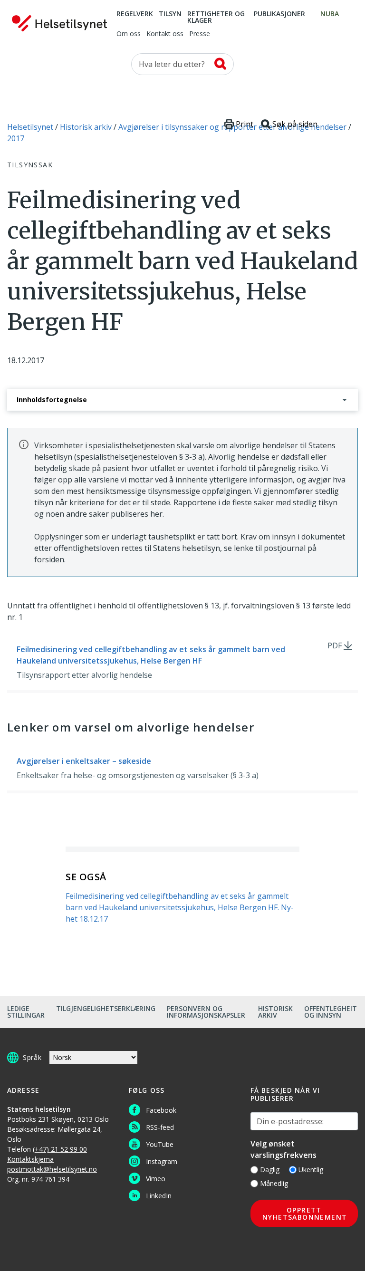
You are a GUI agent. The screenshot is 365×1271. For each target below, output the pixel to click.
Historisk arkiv (275, 1012)
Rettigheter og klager (216, 17)
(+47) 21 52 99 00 (60, 1149)
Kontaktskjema (30, 1159)
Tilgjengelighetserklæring (105, 1008)
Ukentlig (310, 1169)
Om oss (128, 34)
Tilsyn (170, 14)
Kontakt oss (164, 34)
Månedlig (274, 1183)
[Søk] (220, 64)
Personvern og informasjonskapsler (206, 1012)
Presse (199, 34)
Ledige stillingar (26, 1012)
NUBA (329, 14)
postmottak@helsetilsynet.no (52, 1169)
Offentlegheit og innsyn (330, 1012)
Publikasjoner (279, 14)
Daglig (269, 1169)
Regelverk (134, 14)
